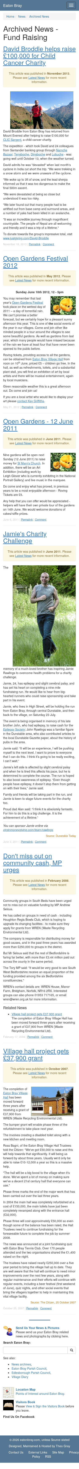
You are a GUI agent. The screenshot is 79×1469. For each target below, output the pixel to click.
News (21, 16)
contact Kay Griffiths (30, 401)
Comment (48, 244)
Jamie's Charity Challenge (25, 537)
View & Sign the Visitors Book (45, 1406)
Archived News (39, 16)
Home (10, 16)
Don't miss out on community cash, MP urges (32, 862)
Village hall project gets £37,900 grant (37, 1014)
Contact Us (16, 1452)
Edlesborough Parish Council (31, 1372)
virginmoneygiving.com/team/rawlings (28, 830)
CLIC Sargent (12, 139)
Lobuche (57, 154)
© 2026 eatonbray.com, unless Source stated (39, 1440)
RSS (48, 1456)
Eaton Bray (12, 5)
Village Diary (20, 1377)
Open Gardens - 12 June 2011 (38, 424)
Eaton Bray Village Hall (47, 359)
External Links (37, 1452)
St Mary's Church (28, 463)
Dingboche (38, 154)
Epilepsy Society (14, 729)
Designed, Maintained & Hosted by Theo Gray (39, 1446)
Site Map (58, 1452)
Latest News (36, 77)
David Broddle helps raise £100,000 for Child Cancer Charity (39, 55)
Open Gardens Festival (27, 302)
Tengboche (21, 154)
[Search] (71, 1350)
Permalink (34, 244)
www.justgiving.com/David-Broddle (26, 238)
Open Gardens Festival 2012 (35, 262)
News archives (21, 1364)
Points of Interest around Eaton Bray (40, 1393)
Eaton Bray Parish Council (29, 1368)
